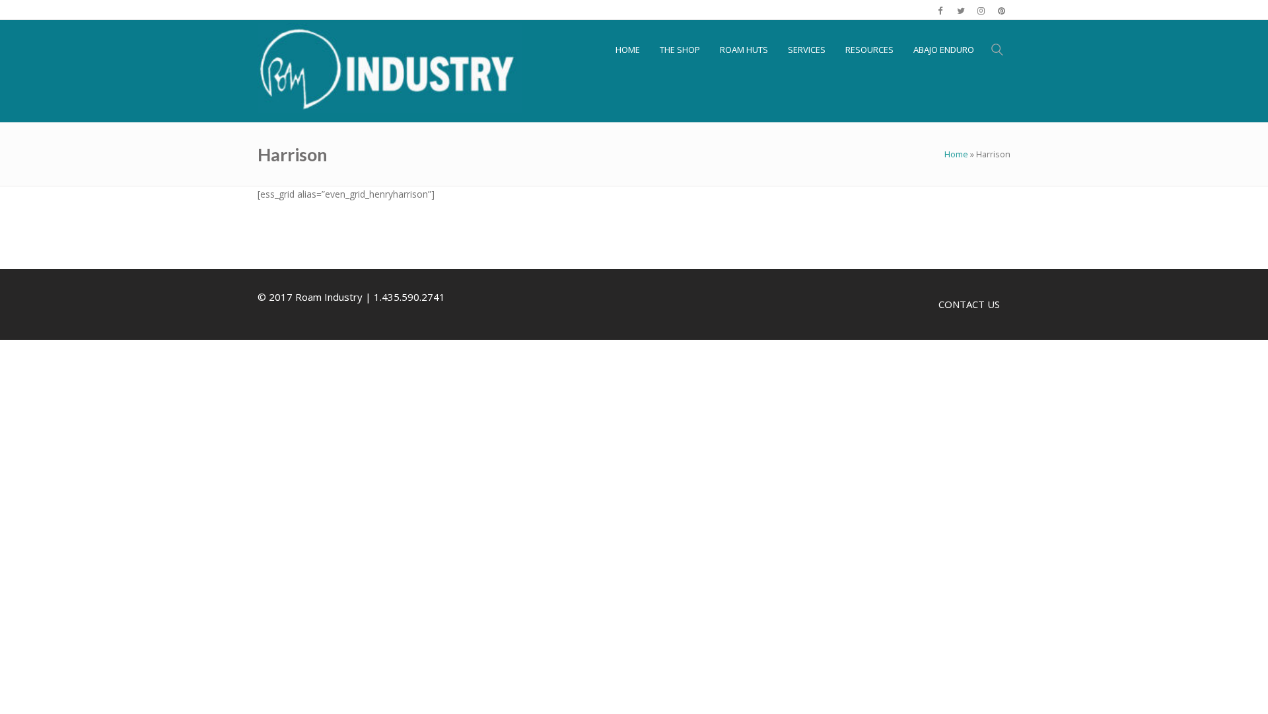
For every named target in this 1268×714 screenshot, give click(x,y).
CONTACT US (969, 304)
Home (956, 154)
